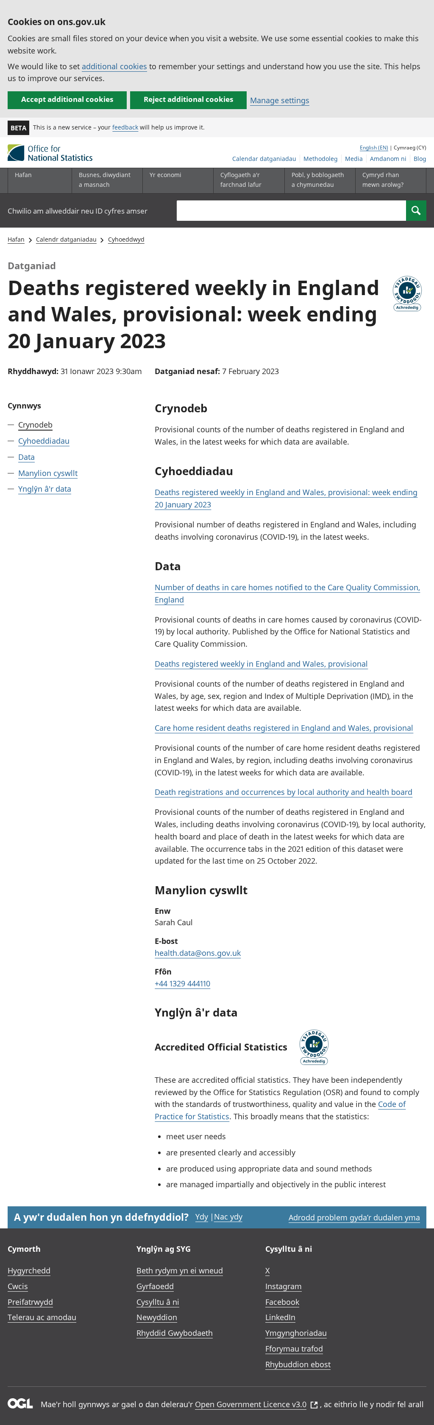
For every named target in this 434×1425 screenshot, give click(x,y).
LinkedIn (280, 1317)
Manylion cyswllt (48, 473)
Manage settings (279, 100)
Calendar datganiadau (264, 159)
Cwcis (18, 1286)
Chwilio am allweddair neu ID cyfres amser (77, 211)
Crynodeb (35, 425)
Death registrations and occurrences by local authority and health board (283, 792)
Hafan (23, 175)
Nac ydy (228, 1216)
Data (26, 457)
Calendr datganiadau (66, 239)
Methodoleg (320, 159)
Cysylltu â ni (157, 1302)
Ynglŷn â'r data (44, 489)
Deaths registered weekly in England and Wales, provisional (261, 664)
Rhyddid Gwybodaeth (174, 1333)
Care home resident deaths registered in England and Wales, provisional (284, 728)
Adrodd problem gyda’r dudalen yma (354, 1217)
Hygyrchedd (29, 1270)
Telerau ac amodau (42, 1317)
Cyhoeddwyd (126, 239)
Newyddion (156, 1317)
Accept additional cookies (67, 99)
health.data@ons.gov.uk (198, 953)
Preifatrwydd (30, 1302)
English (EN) (374, 147)
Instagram (283, 1286)
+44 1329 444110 (182, 983)
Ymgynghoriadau (296, 1333)
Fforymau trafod (294, 1348)
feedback (125, 127)
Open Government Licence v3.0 (250, 1404)
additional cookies (114, 66)
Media (354, 159)
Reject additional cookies (188, 99)
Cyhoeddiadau (44, 441)
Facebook (282, 1302)
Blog (420, 159)
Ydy (201, 1216)
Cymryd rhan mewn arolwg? (382, 179)
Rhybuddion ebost (298, 1364)
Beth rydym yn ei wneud (179, 1270)
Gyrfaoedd (155, 1286)
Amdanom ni (388, 159)
